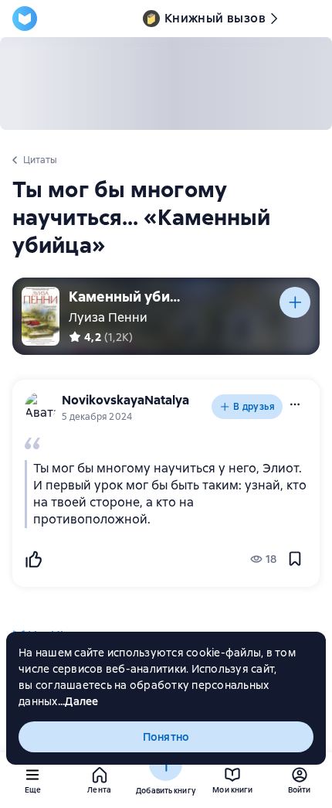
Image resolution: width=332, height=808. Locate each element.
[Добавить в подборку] (294, 302)
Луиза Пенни (108, 317)
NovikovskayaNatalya (125, 400)
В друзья (254, 407)
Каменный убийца (127, 296)
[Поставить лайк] (33, 559)
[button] (295, 404)
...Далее (78, 701)
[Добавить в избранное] (295, 559)
